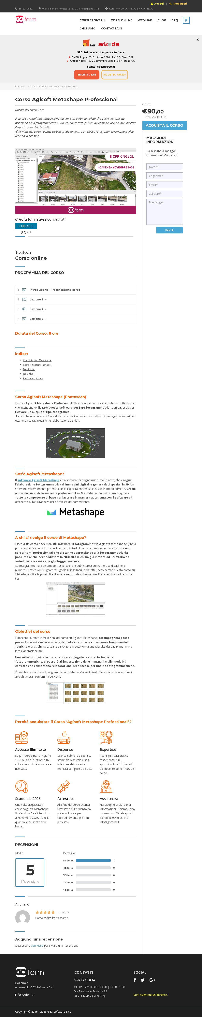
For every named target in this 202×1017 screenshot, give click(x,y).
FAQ (175, 20)
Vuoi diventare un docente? (151, 995)
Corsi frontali (92, 20)
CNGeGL (26, 226)
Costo (146, 104)
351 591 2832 (86, 979)
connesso (37, 945)
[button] (75, 290)
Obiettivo (28, 374)
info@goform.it (25, 994)
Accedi (159, 3)
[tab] (75, 290)
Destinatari (29, 369)
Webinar (145, 20)
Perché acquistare (33, 378)
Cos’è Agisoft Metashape (37, 364)
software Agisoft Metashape (38, 480)
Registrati (180, 4)
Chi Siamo (87, 28)
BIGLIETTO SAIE (87, 74)
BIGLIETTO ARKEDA (114, 74)
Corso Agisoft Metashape (37, 360)
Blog (161, 20)
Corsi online (121, 20)
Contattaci (111, 28)
